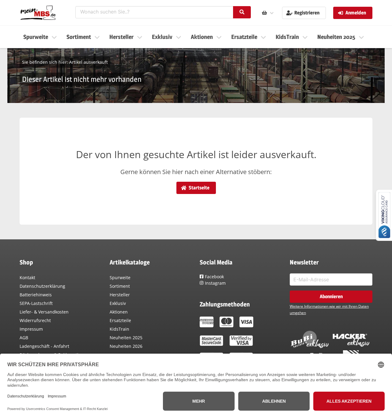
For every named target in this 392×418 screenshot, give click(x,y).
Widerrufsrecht (35, 320)
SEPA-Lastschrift (36, 303)
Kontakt (27, 277)
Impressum (31, 329)
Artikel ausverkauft (88, 62)
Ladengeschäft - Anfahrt (44, 346)
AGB (24, 337)
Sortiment (120, 286)
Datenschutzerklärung (42, 286)
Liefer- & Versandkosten (44, 312)
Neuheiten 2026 (126, 346)
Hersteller (120, 295)
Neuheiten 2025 (126, 337)
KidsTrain (119, 329)
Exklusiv (118, 303)
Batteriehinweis (36, 295)
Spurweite (120, 277)
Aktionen (119, 312)
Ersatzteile (120, 320)
